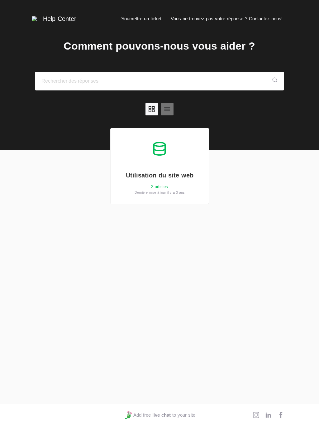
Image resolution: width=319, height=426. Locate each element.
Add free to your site (164, 415)
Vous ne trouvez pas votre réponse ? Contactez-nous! (227, 18)
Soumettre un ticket (141, 18)
